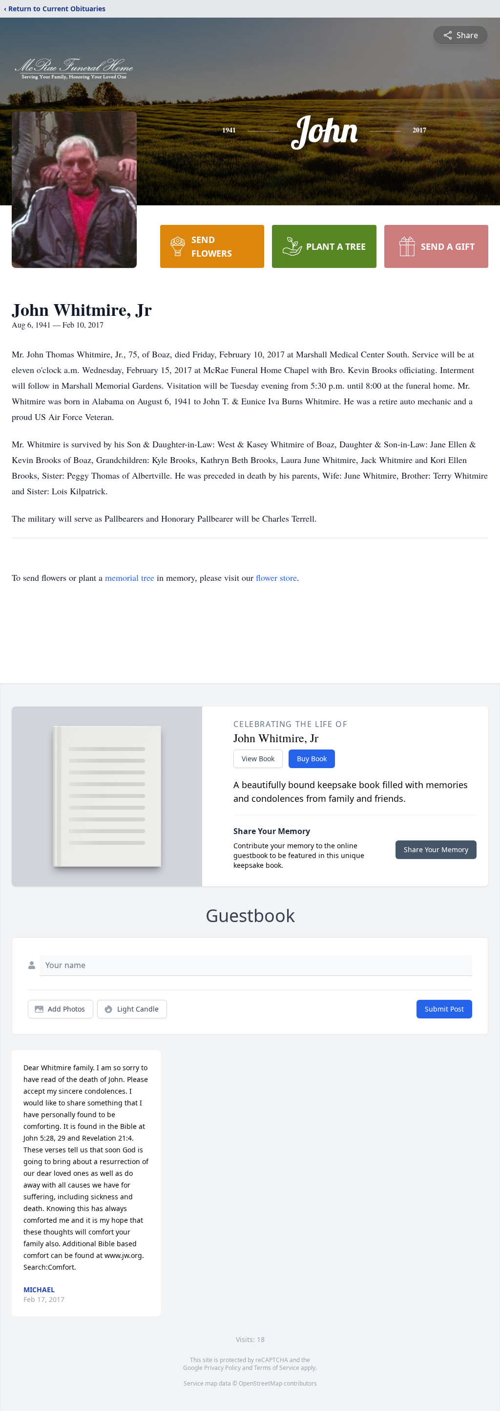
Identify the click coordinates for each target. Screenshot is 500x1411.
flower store (276, 577)
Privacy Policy (222, 1368)
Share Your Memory (436, 849)
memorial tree (129, 577)
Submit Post (444, 1009)
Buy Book (312, 758)
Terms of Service (276, 1368)
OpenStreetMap (260, 1383)
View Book (258, 758)
